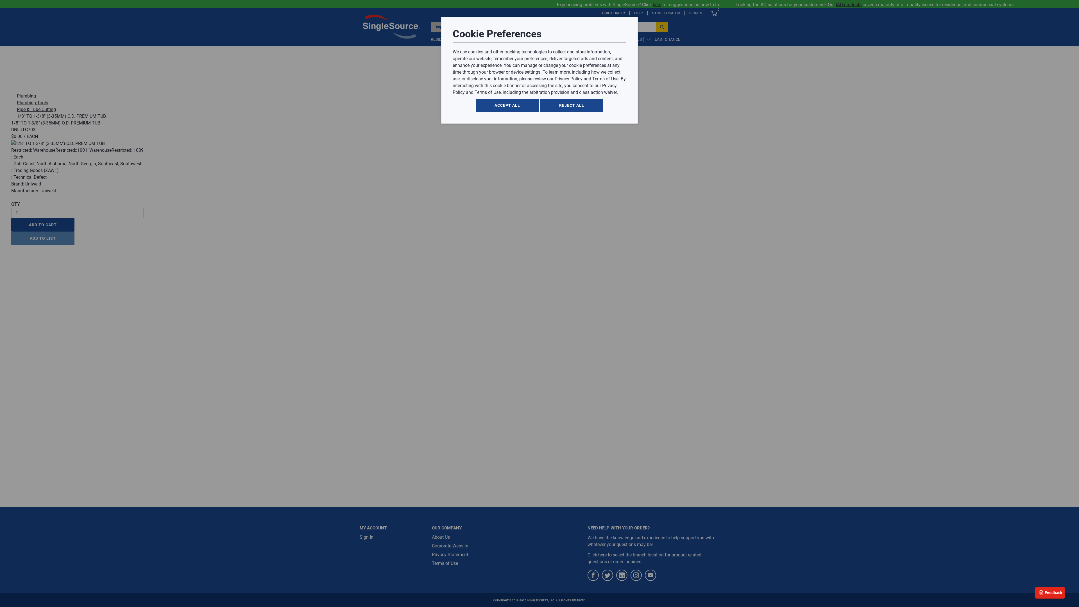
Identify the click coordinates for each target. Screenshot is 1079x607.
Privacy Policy (568, 78)
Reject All (571, 105)
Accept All (507, 105)
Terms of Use (605, 78)
